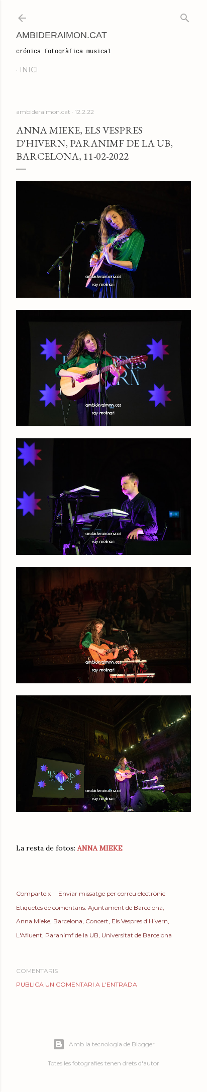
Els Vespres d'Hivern (140, 921)
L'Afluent (29, 935)
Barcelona (67, 921)
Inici (29, 69)
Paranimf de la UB (71, 935)
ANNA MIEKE (100, 848)
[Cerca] (185, 16)
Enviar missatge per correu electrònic (111, 893)
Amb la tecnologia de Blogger (112, 1044)
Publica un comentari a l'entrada (76, 984)
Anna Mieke (33, 921)
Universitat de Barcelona (136, 935)
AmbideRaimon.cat (61, 35)
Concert (97, 921)
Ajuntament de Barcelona (125, 907)
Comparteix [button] (33, 893)
